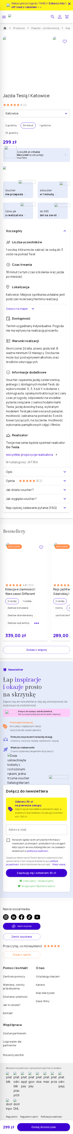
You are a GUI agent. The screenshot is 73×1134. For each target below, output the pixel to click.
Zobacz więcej (36, 650)
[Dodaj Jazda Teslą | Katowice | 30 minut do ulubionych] (65, 41)
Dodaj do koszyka (44, 1127)
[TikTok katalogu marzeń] (29, 917)
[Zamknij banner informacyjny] (69, 3)
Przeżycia (19, 28)
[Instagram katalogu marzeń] (6, 917)
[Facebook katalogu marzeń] (21, 917)
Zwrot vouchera (21, 936)
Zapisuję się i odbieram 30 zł (36, 873)
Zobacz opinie (22, 954)
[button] (52, 17)
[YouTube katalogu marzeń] (37, 917)
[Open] (66, 113)
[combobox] (33, 113)
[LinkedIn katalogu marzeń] (13, 917)
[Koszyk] (67, 17)
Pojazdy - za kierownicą (45, 28)
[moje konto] (60, 17)
